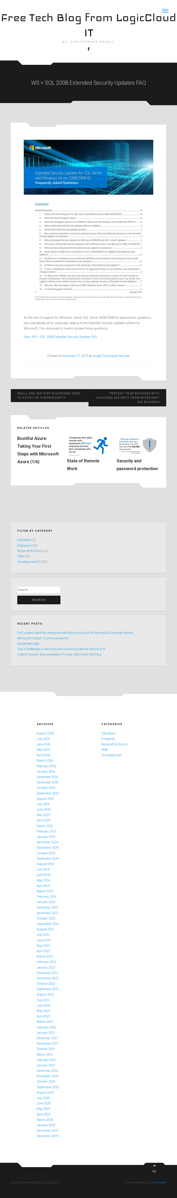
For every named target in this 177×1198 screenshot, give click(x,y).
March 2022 (45, 1021)
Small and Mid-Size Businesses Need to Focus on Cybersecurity (49, 395)
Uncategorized (27, 561)
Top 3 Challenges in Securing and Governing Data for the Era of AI (61, 649)
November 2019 (47, 1136)
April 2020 (43, 1114)
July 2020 (43, 1098)
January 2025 (46, 836)
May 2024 (43, 880)
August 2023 (45, 929)
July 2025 (43, 804)
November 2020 (47, 1076)
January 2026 (46, 771)
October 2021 (46, 1049)
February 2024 (46, 896)
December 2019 (47, 1130)
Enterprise (24, 545)
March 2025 (45, 826)
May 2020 (43, 1108)
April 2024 (43, 886)
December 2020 (47, 1070)
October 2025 (46, 787)
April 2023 (43, 951)
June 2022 (44, 1005)
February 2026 (46, 766)
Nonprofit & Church (30, 551)
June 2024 (44, 875)
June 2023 (44, 940)
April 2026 (43, 755)
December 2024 (47, 842)
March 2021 (45, 1054)
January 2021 (46, 1065)
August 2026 (45, 733)
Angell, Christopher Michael (111, 356)
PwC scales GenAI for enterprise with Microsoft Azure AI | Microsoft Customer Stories (75, 633)
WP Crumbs (158, 1182)
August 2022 (45, 994)
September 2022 (48, 989)
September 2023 (48, 924)
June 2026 (44, 744)
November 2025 (47, 782)
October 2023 (46, 918)
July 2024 (43, 869)
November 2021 (47, 1043)
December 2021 (47, 1038)
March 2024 (45, 891)
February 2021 (46, 1060)
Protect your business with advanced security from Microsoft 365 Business (128, 398)
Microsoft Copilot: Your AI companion (43, 638)
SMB (20, 556)
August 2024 (45, 864)
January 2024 (46, 902)
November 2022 (47, 978)
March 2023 (45, 956)
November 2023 (47, 913)
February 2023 (46, 962)
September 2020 (48, 1087)
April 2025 (43, 820)
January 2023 (46, 967)
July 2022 (43, 1000)
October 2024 (46, 853)
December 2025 (47, 777)
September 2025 (48, 793)
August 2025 (45, 798)
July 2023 (43, 934)
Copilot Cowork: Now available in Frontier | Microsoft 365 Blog (59, 654)
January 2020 (46, 1125)
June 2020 (44, 1103)
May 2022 (43, 1011)
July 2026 (43, 739)
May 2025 (43, 815)
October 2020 (46, 1081)
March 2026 (45, 760)
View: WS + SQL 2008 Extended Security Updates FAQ (60, 337)
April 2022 (43, 1016)
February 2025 (46, 831)
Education (24, 540)
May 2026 (43, 749)
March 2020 (45, 1120)
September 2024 (48, 858)
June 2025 (44, 809)
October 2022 (46, 983)
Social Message (28, 643)
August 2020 (45, 1092)
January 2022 (46, 1032)
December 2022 (47, 973)
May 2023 (43, 945)
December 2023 (47, 907)
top (154, 1171)
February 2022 (46, 1027)
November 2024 (47, 847)
